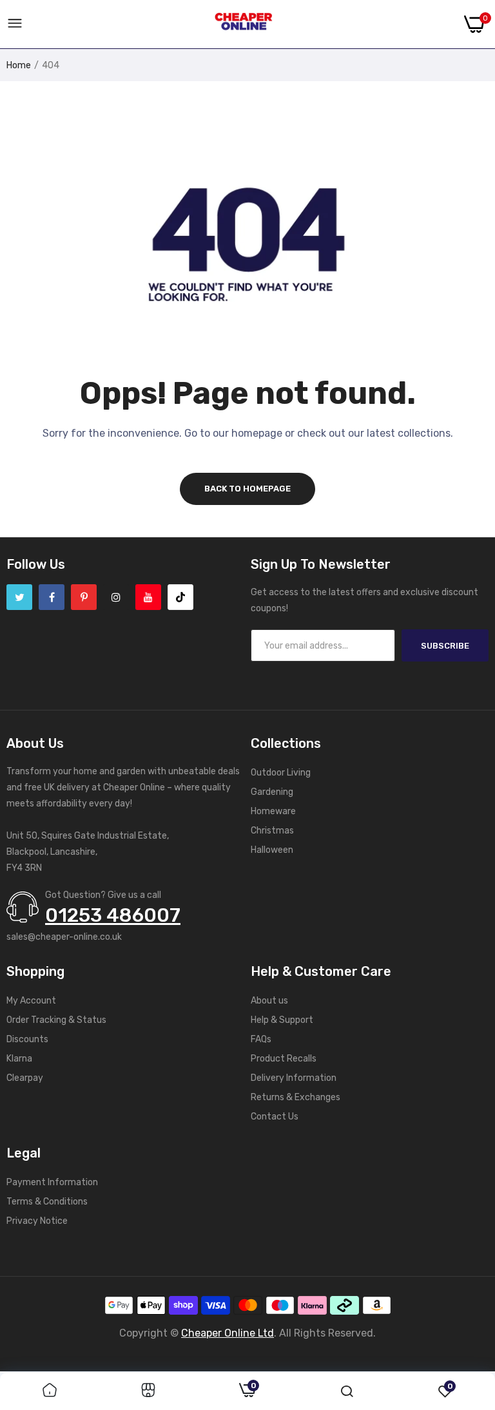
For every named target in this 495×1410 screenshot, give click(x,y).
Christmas (272, 830)
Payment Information (52, 1182)
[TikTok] (180, 597)
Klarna (19, 1058)
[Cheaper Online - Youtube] (148, 597)
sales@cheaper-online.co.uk (64, 936)
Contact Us (274, 1116)
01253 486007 (112, 915)
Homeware (273, 811)
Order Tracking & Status (56, 1020)
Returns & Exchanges (295, 1097)
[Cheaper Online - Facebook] (51, 597)
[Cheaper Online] (244, 24)
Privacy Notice (37, 1220)
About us (269, 1000)
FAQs (261, 1039)
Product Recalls (283, 1058)
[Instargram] (116, 597)
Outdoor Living (281, 772)
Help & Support (282, 1020)
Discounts (27, 1039)
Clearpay (24, 1077)
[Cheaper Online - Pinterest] (84, 597)
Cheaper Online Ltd (227, 1333)
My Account (31, 1000)
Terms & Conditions (47, 1201)
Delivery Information (293, 1077)
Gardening (272, 791)
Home (18, 65)
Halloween (272, 849)
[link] (49, 1391)
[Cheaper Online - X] (19, 597)
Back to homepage (247, 488)
